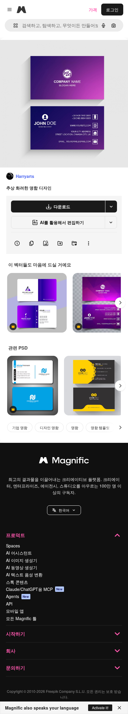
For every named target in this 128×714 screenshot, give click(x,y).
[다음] (120, 303)
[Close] (119, 707)
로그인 (112, 10)
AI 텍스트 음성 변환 (24, 575)
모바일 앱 (15, 611)
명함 (74, 427)
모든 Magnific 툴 (21, 618)
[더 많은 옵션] (88, 243)
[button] (64, 510)
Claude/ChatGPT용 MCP (34, 589)
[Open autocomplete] (13, 25)
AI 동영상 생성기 (21, 567)
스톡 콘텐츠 (17, 582)
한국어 (64, 510)
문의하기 (15, 667)
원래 (34, 51)
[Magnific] (64, 461)
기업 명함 (19, 427)
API (9, 604)
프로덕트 (15, 535)
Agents (17, 596)
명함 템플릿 (100, 427)
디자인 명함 (49, 427)
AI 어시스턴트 (19, 553)
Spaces (13, 546)
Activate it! (100, 707)
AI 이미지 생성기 (21, 560)
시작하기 (15, 633)
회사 (10, 650)
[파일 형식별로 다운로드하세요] (111, 206)
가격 (93, 10)
